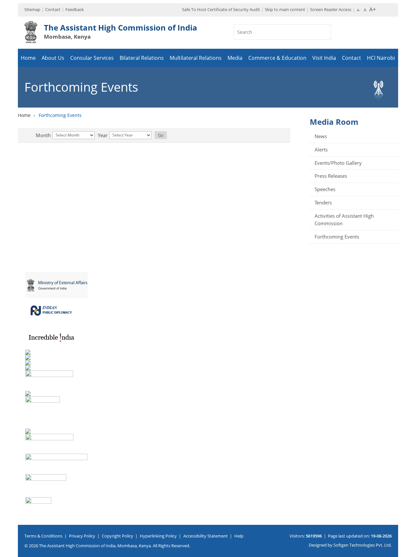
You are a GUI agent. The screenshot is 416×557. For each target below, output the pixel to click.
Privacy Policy (82, 536)
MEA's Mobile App (408, 218)
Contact (52, 9)
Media (235, 57)
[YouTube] (408, 254)
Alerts (321, 149)
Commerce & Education (277, 57)
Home (28, 57)
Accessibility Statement (205, 536)
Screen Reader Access (330, 9)
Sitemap (32, 9)
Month (43, 135)
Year (103, 135)
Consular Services (92, 57)
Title (31, 135)
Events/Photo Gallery (338, 163)
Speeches (325, 189)
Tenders (323, 202)
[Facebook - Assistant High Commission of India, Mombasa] (408, 242)
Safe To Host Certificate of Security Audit (221, 9)
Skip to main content (285, 9)
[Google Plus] (408, 266)
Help (238, 536)
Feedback (74, 9)
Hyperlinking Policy (158, 536)
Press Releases (331, 176)
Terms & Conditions (43, 536)
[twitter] (408, 230)
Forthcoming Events (337, 236)
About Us (53, 57)
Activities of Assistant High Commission (344, 220)
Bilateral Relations (142, 57)
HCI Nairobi (381, 57)
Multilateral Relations (196, 57)
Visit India (324, 57)
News (321, 136)
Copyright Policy (117, 536)
